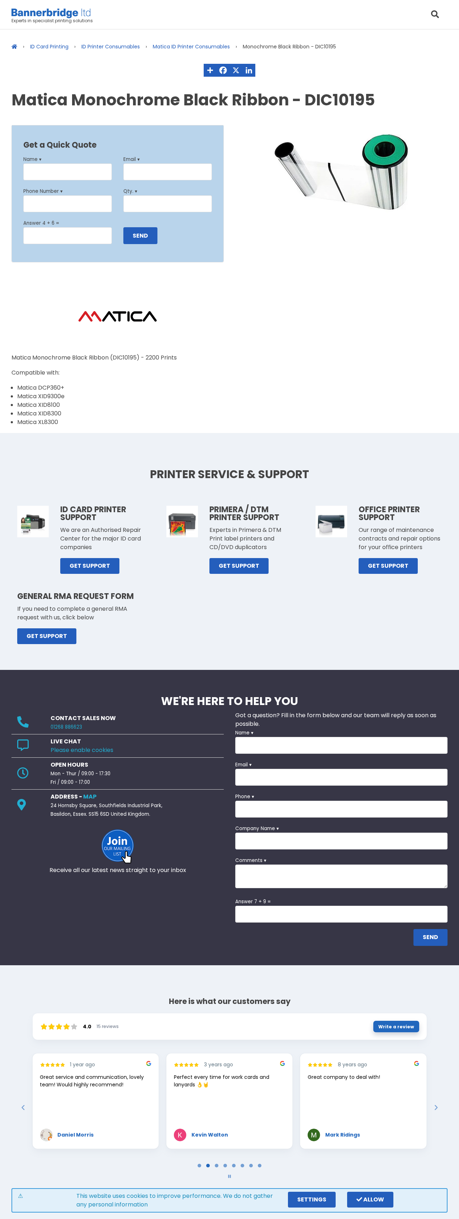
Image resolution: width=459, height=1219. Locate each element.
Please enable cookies (82, 750)
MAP (89, 796)
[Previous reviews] (23, 1107)
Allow (373, 1199)
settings (311, 1199)
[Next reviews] (436, 1107)
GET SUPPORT (90, 566)
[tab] (199, 1165)
